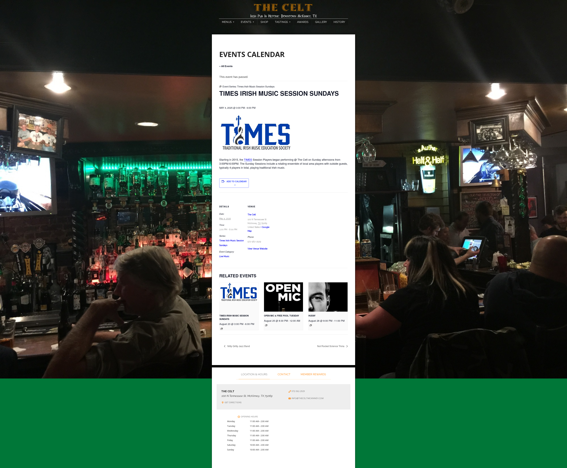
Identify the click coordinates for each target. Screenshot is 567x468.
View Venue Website (257, 249)
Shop (264, 21)
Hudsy (311, 315)
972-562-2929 (298, 391)
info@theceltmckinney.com (307, 398)
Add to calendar (237, 181)
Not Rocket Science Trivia (331, 346)
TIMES (248, 159)
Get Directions (233, 402)
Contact (284, 374)
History (339, 21)
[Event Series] (222, 329)
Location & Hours (254, 374)
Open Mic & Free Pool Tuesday (281, 315)
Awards (302, 21)
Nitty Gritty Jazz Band (238, 346)
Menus (227, 21)
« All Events (226, 66)
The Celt (283, 9)
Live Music (224, 256)
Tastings (282, 21)
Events (246, 21)
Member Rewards (313, 374)
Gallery (321, 21)
